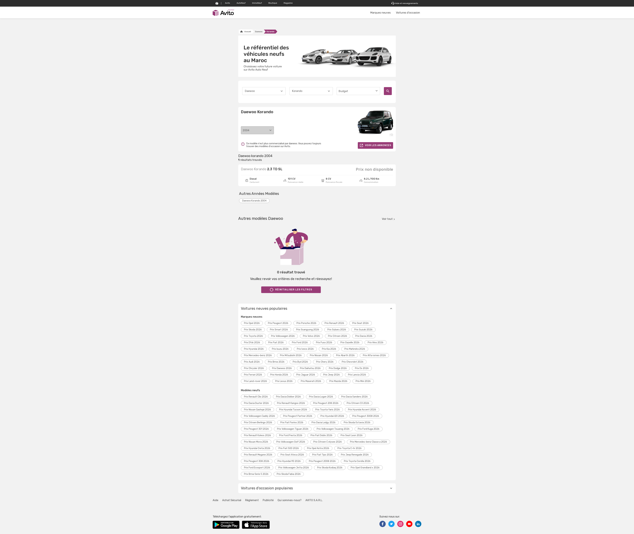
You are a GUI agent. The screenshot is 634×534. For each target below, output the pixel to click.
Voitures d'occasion (408, 12)
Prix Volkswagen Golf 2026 (290, 441)
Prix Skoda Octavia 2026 (357, 422)
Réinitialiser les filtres (293, 289)
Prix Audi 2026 (252, 361)
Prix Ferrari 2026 (253, 374)
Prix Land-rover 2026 (255, 381)
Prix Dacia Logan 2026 (321, 396)
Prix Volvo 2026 (311, 336)
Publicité (268, 500)
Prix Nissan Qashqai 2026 (257, 409)
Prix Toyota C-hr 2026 (349, 448)
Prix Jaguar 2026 (305, 374)
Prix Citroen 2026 (337, 336)
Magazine (288, 3)
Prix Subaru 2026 (336, 329)
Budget (343, 91)
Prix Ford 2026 (300, 342)
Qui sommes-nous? (289, 500)
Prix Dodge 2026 (338, 368)
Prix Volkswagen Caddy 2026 (259, 416)
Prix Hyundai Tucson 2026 (293, 409)
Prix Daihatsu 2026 (310, 368)
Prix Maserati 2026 (311, 381)
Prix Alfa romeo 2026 (374, 355)
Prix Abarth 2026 (345, 355)
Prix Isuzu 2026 (280, 349)
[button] (317, 309)
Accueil (247, 32)
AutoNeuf (241, 3)
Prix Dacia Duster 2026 (256, 403)
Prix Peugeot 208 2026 (325, 403)
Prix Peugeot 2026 (278, 323)
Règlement (252, 500)
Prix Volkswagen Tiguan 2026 (292, 429)
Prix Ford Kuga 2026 (368, 429)
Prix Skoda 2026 (253, 329)
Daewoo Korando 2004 (254, 200)
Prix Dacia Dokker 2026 (288, 396)
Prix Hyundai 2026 (254, 349)
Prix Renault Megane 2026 (258, 454)
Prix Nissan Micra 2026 (256, 441)
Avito (227, 3)
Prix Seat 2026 (360, 323)
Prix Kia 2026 (329, 349)
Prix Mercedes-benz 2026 (258, 355)
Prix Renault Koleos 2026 (257, 435)
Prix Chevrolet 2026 (352, 361)
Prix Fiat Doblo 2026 (321, 435)
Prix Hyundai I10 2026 (289, 461)
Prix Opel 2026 (252, 323)
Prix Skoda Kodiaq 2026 (329, 467)
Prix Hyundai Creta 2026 (257, 448)
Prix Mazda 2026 (338, 381)
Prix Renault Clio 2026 (256, 396)
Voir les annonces (378, 145)
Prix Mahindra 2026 (354, 349)
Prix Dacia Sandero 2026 (354, 396)
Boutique (272, 3)
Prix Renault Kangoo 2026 (291, 403)
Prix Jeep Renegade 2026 (355, 454)
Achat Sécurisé (231, 500)
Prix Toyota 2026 (253, 336)
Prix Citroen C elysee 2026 (327, 441)
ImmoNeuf (257, 3)
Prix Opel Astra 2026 (318, 448)
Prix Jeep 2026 (331, 374)
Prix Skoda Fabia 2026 (289, 474)
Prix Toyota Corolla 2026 (357, 461)
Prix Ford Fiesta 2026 (290, 435)
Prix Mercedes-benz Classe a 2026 (368, 441)
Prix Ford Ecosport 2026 (257, 467)
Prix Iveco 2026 (305, 349)
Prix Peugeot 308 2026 (256, 461)
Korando (270, 32)
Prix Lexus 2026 (284, 381)
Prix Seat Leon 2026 (352, 435)
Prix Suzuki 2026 (363, 329)
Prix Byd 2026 (300, 361)
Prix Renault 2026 (334, 323)
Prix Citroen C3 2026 (358, 403)
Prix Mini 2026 (363, 381)
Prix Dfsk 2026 (252, 342)
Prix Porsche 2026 (306, 323)
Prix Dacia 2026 (363, 336)
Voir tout (387, 218)
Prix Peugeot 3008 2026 (365, 416)
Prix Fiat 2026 (276, 342)
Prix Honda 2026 (279, 374)
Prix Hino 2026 (375, 342)
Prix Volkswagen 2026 (283, 336)
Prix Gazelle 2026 (349, 342)
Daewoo (259, 32)
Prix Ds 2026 (362, 368)
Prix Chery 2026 (325, 361)
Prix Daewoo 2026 (282, 368)
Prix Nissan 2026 (319, 355)
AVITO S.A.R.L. (314, 500)
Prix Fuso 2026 (324, 342)
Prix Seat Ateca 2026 (292, 454)
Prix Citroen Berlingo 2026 (258, 422)
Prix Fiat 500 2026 (289, 448)
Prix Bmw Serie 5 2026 (256, 474)
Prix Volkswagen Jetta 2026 (293, 467)
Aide (215, 500)
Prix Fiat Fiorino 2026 (291, 422)
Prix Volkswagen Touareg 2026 (333, 429)
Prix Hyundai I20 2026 (332, 416)
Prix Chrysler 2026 (254, 368)
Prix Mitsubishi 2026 (291, 355)
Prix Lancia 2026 (357, 374)
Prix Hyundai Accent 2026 (362, 409)
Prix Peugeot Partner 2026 (297, 416)
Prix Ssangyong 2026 (307, 329)
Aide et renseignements (406, 3)
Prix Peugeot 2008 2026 (322, 461)
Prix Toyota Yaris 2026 (327, 409)
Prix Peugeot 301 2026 (256, 429)
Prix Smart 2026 (279, 329)
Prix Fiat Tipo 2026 (322, 454)
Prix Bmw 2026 (276, 361)
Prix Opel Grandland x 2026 (365, 467)
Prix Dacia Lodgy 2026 (323, 422)
